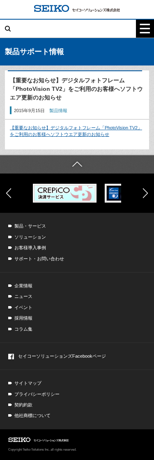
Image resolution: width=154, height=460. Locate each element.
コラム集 (23, 329)
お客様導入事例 (30, 247)
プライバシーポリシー (37, 394)
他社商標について (32, 415)
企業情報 (23, 285)
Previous (8, 193)
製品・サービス (30, 225)
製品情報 (58, 110)
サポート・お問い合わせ (39, 258)
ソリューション (30, 237)
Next (145, 193)
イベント (23, 307)
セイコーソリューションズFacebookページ (62, 356)
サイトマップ (27, 383)
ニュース (23, 296)
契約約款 (23, 404)
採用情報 (23, 318)
